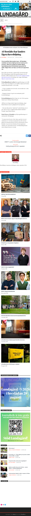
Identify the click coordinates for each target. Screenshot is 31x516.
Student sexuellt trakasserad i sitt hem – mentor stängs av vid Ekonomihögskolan (18, 467)
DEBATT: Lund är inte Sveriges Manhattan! (15, 141)
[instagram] (18, 1)
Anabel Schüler (12, 475)
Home (2, 23)
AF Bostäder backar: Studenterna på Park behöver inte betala (13, 339)
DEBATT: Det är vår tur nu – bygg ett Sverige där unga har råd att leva (14, 218)
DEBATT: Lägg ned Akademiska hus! (8, 291)
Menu (6, 20)
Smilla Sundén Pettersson (15, 449)
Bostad (5, 23)
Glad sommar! (12, 448)
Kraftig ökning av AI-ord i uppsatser (15, 145)
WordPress (23, 514)
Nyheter (20, 57)
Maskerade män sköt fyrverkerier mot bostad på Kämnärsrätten (13, 315)
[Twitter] (15, 1)
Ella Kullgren (12, 462)
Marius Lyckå (12, 457)
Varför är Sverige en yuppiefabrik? (7, 267)
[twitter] (27, 136)
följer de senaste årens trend (8, 78)
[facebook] (29, 136)
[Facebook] (13, 1)
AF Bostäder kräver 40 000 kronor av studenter (10, 364)
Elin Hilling (3, 57)
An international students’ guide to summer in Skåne (19, 473)
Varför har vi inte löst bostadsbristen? (8, 194)
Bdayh (14, 514)
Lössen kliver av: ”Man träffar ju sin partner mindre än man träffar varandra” (19, 455)
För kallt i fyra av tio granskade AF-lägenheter (10, 243)
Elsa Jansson (12, 470)
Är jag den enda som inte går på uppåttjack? (18, 460)
